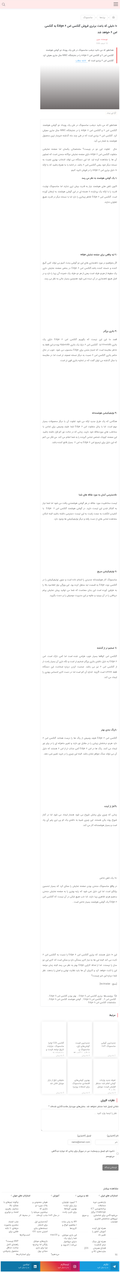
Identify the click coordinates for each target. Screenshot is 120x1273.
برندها (102, 17)
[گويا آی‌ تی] (60, 5)
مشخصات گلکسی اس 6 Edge (102, 1002)
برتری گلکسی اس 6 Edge (90, 996)
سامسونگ (87, 17)
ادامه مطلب (81, 60)
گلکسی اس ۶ (110, 999)
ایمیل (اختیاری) (84, 1135)
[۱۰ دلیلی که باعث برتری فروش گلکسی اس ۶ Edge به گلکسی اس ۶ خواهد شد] (79, 87)
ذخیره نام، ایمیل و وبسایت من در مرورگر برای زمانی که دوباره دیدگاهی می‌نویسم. (83, 1153)
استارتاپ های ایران (109, 1195)
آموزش (55, 1195)
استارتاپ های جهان (21, 1195)
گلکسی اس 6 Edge (92, 999)
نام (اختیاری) (113, 1135)
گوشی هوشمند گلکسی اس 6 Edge (65, 999)
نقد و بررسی (82, 1195)
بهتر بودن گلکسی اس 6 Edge (62, 996)
